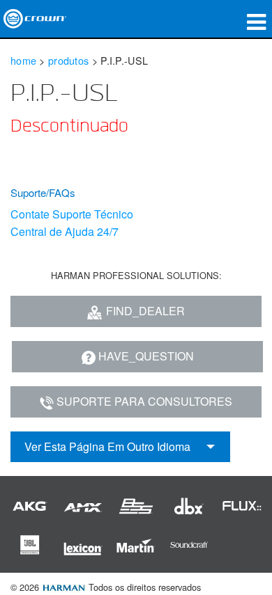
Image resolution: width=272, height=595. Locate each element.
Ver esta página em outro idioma (107, 446)
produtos (68, 60)
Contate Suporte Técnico (71, 214)
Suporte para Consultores (144, 401)
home (23, 60)
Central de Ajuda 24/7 (64, 231)
